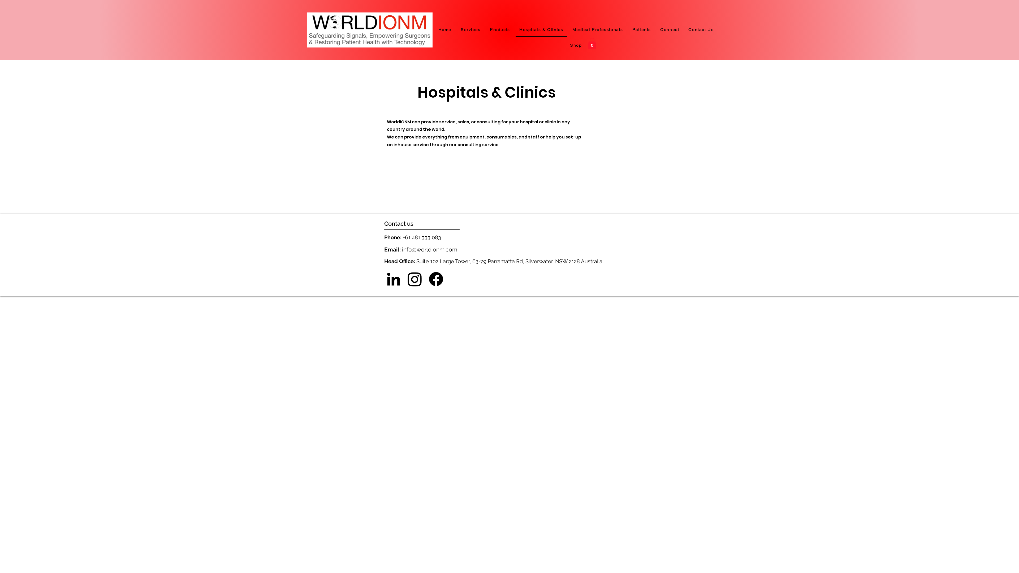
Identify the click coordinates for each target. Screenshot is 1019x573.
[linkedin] (393, 279)
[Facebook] (436, 279)
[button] (592, 43)
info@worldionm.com (429, 249)
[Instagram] (414, 279)
